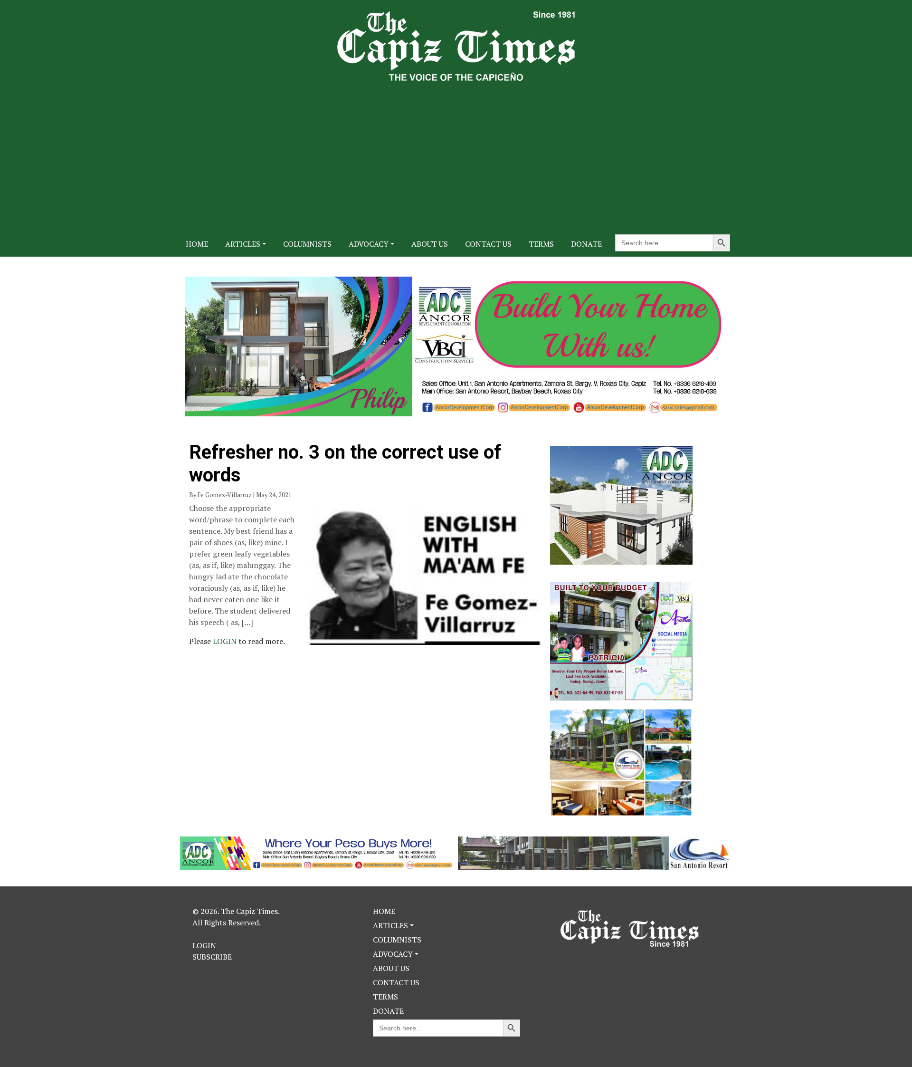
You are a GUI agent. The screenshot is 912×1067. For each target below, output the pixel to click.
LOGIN (225, 641)
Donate (586, 244)
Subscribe (212, 957)
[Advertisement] (456, 152)
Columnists (307, 244)
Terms (541, 244)
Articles (242, 244)
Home (197, 244)
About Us (429, 244)
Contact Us (488, 244)
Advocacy (369, 244)
